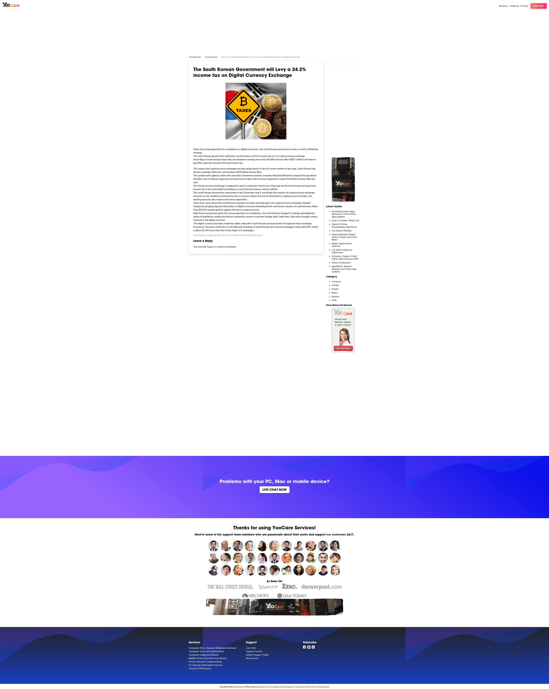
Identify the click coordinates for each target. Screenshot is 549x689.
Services (503, 5)
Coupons (336, 281)
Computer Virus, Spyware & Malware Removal (212, 647)
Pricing (524, 6)
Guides (335, 285)
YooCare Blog (211, 57)
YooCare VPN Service (200, 668)
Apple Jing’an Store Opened (342, 244)
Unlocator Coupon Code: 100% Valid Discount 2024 (345, 257)
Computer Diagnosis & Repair (204, 654)
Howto (335, 289)
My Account (252, 658)
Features (514, 6)
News (335, 292)
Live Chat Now (274, 490)
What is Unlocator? (341, 262)
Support (302, 687)
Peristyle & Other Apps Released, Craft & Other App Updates (344, 214)
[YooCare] (10, 6)
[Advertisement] (274, 32)
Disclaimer (326, 687)
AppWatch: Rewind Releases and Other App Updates (344, 269)
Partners (283, 687)
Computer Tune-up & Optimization (206, 651)
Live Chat (538, 6)
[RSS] (313, 647)
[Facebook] (305, 647)
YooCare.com (195, 57)
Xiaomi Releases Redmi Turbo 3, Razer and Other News (344, 237)
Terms (319, 687)
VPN (334, 300)
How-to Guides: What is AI (345, 220)
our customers (336, 534)
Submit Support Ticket (257, 654)
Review (335, 296)
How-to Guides (273, 687)
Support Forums (254, 651)
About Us (263, 687)
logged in (211, 246)
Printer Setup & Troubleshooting (205, 661)
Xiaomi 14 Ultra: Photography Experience (344, 225)
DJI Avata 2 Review (342, 230)
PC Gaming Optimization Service (205, 665)
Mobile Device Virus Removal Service (208, 658)
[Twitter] (309, 647)
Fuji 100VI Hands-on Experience (342, 251)
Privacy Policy (311, 687)
